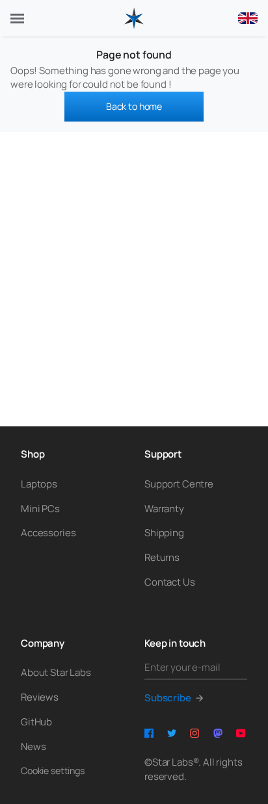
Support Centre (178, 484)
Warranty (164, 508)
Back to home (134, 106)
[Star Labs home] (134, 18)
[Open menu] (17, 18)
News (33, 746)
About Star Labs (56, 672)
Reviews (40, 697)
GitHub (36, 722)
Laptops (39, 484)
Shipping (164, 532)
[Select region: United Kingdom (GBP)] (248, 18)
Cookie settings (53, 770)
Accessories (48, 532)
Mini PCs (40, 508)
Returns (162, 557)
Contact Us (169, 582)
